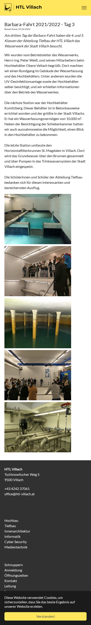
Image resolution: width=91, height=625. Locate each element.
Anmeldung (13, 570)
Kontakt (10, 581)
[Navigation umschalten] (84, 8)
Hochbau (11, 520)
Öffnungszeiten (16, 575)
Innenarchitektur (17, 531)
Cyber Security (15, 542)
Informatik (12, 536)
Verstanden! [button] (45, 616)
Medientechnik (15, 547)
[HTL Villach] (23, 7)
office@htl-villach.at (19, 494)
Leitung (10, 586)
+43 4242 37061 (17, 488)
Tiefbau (10, 526)
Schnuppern (13, 565)
